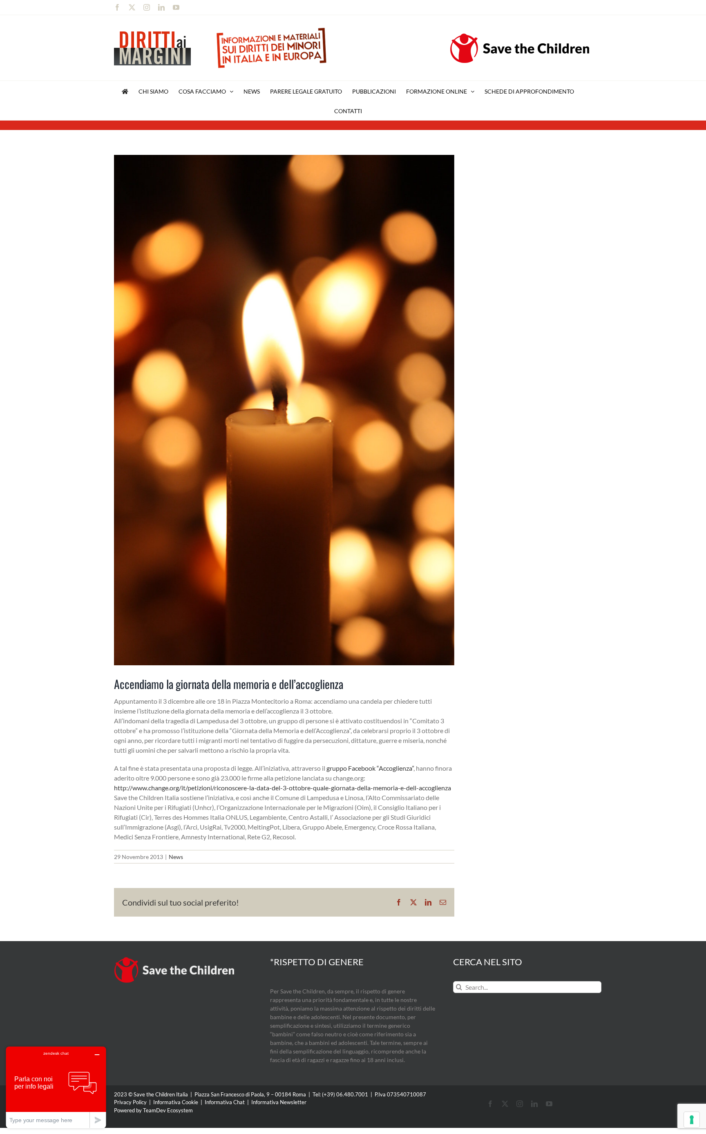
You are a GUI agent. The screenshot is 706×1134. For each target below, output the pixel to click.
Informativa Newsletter (278, 1102)
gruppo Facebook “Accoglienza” (369, 768)
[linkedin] (534, 1103)
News (176, 856)
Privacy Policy (130, 1102)
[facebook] (490, 1103)
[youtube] (549, 1103)
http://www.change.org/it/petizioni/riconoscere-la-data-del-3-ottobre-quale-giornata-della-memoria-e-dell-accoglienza (282, 788)
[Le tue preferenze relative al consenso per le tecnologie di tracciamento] (691, 1119)
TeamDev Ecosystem (168, 1110)
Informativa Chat (225, 1102)
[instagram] (519, 1103)
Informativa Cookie (175, 1102)
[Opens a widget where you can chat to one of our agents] (56, 1087)
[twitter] (505, 1103)
